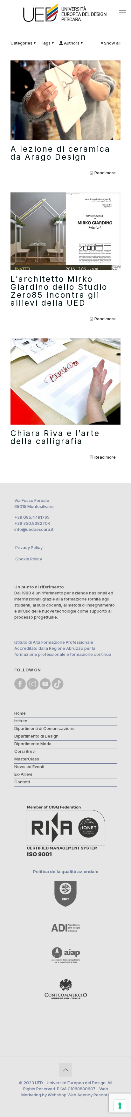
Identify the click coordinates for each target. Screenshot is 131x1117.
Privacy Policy (29, 547)
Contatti (22, 781)
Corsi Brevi (25, 751)
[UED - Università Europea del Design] (65, 12)
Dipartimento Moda (33, 743)
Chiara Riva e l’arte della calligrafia (55, 437)
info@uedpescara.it (33, 529)
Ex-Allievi (23, 774)
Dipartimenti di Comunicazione (44, 728)
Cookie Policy (28, 558)
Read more (105, 172)
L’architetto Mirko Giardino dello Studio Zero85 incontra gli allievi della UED (58, 291)
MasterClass (26, 758)
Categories (21, 42)
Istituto (20, 720)
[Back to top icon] (65, 1070)
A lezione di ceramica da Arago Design (60, 153)
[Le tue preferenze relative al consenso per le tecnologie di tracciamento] (120, 1106)
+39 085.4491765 (32, 517)
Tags (46, 42)
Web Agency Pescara (88, 1094)
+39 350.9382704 (32, 523)
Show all (112, 42)
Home (20, 713)
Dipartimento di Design (36, 736)
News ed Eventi (29, 766)
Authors (71, 42)
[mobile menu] (122, 12)
